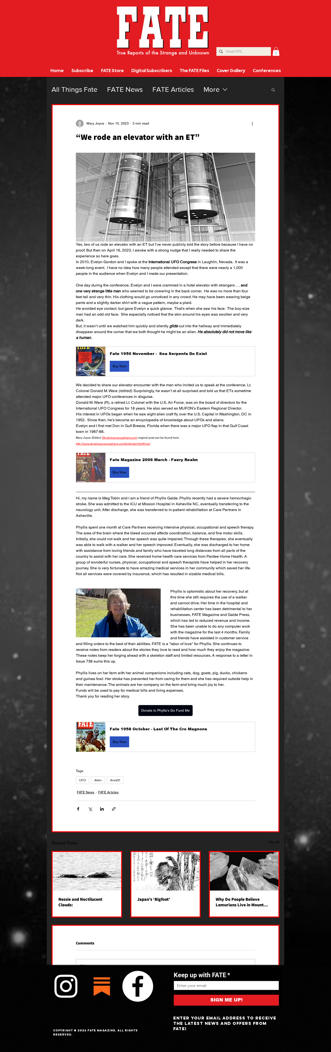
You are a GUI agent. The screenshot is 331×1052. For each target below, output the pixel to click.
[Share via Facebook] (78, 809)
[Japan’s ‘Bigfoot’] (165, 871)
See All (274, 842)
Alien (98, 780)
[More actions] (252, 123)
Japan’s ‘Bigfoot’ (153, 899)
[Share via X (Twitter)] (90, 809)
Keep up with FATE (202, 975)
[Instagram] (65, 986)
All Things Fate (74, 89)
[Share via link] (113, 809)
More (212, 89)
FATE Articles (173, 89)
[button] (276, 51)
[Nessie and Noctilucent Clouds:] (87, 871)
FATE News (125, 89)
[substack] (101, 986)
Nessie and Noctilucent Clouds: (80, 902)
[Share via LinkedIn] (102, 809)
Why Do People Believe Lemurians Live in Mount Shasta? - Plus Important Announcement (240, 902)
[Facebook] (137, 986)
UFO (82, 780)
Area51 (115, 780)
